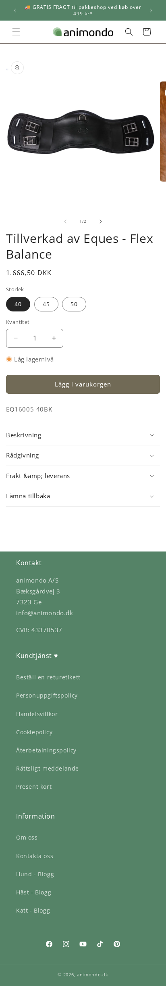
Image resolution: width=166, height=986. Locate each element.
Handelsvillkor (37, 714)
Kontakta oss (34, 856)
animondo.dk (92, 974)
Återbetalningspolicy (46, 750)
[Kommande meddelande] (151, 10)
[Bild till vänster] (65, 221)
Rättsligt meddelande (47, 768)
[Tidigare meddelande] (15, 10)
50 (74, 304)
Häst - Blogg (33, 892)
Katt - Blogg (33, 910)
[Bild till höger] (101, 221)
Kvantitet (18, 322)
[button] (16, 32)
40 (18, 304)
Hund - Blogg (35, 874)
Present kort (34, 786)
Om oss (27, 837)
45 (46, 304)
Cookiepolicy (34, 732)
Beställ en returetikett (48, 677)
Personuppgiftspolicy (47, 695)
